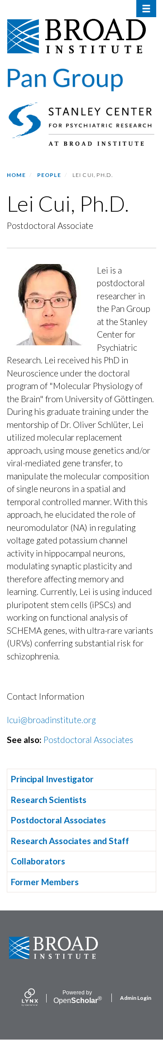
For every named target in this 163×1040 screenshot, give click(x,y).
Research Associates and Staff (70, 841)
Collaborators (38, 861)
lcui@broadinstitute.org (51, 720)
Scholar (77, 997)
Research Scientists (48, 799)
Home (16, 175)
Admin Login (135, 997)
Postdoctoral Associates (88, 739)
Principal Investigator (52, 779)
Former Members (45, 882)
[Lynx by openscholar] (37, 998)
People (49, 175)
